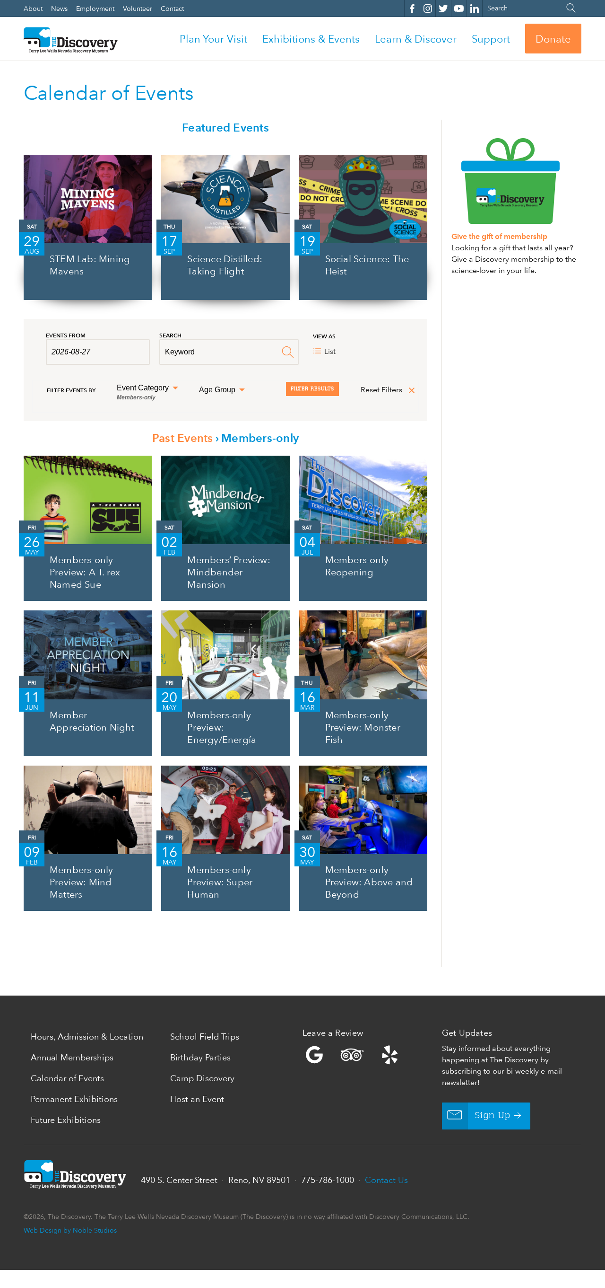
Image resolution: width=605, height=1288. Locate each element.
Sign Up (492, 1116)
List (330, 351)
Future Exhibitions (66, 1120)
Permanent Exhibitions (74, 1099)
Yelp (369, 1055)
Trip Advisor (352, 1055)
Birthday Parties (200, 1057)
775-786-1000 (327, 1180)
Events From (66, 335)
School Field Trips (204, 1036)
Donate (553, 39)
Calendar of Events (67, 1078)
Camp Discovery (202, 1078)
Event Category (144, 392)
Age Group (218, 390)
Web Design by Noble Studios (70, 1230)
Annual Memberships (72, 1057)
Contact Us (386, 1180)
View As (324, 336)
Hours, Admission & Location (87, 1036)
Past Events (182, 438)
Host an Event (197, 1099)
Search (170, 335)
